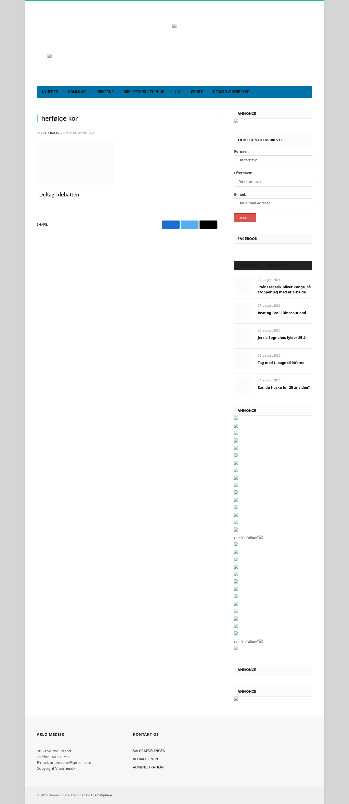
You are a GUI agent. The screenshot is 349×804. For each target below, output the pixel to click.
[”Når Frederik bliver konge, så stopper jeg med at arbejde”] (243, 285)
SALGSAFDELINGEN (149, 750)
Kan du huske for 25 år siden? (284, 387)
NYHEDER (50, 92)
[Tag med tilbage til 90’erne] (243, 361)
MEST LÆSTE (276, 265)
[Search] (307, 92)
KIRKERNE (105, 92)
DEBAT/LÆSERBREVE (231, 92)
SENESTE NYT (248, 265)
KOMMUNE (77, 92)
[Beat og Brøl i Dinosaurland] (243, 311)
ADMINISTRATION (148, 767)
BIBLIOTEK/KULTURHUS (144, 92)
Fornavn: (242, 151)
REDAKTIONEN (145, 758)
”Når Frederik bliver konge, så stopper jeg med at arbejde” (284, 289)
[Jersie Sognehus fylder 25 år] (243, 336)
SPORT (197, 92)
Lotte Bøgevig (52, 133)
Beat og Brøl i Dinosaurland (282, 312)
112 (178, 92)
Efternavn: (243, 172)
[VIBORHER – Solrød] (174, 68)
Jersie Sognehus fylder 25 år (282, 337)
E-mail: (240, 194)
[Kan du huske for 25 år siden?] (243, 386)
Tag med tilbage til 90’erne (281, 362)
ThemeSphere (101, 795)
